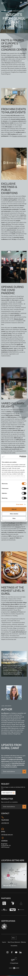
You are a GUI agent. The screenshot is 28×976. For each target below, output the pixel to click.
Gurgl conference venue (10, 198)
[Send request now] (21, 2)
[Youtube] (16, 952)
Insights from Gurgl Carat (18, 10)
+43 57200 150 (5, 823)
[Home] (4, 10)
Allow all (14, 509)
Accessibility (14, 945)
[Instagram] (7, 952)
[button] (14, 937)
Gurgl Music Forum (15, 232)
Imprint (4, 942)
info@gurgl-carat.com (7, 834)
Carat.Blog (9, 10)
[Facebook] (11, 952)
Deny (14, 518)
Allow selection (14, 513)
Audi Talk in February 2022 (8, 350)
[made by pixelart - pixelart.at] (14, 968)
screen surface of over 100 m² (11, 525)
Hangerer (18, 526)
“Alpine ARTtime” (6, 224)
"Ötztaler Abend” (18, 319)
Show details (19, 504)
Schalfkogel (11, 523)
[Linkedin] (20, 952)
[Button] (24, 771)
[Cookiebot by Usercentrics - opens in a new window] (19, 457)
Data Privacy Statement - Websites (17, 942)
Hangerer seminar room (19, 136)
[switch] (24, 488)
